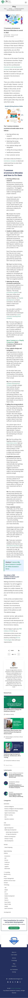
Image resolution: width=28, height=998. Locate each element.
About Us (14, 952)
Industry (10, 8)
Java (5, 891)
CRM (5, 822)
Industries (14, 966)
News (5, 876)
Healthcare (8, 714)
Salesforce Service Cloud (9, 880)
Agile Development (8, 827)
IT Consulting (7, 872)
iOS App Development (11, 834)
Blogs (5, 8)
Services (14, 958)
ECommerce (8, 36)
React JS (6, 900)
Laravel (6, 894)
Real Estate (16, 736)
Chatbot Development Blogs (11, 810)
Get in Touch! (14, 928)
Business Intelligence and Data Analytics (13, 808)
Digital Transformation (9, 813)
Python (6, 898)
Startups (6, 882)
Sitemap (14, 972)
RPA (5, 817)
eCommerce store (12, 443)
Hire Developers (14, 969)
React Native (7, 902)
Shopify (6, 906)
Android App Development (12, 832)
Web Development (8, 840)
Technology (6, 884)
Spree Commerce (8, 908)
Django (6, 889)
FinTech (10, 773)
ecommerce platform (13, 292)
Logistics (6, 866)
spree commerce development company (14, 316)
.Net (5, 887)
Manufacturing (7, 874)
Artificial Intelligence (10, 736)
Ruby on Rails (7, 904)
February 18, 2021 (14, 35)
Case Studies (14, 954)
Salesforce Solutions (9, 819)
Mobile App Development (10, 829)
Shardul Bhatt (7, 35)
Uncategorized (7, 912)
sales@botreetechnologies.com (15, 978)
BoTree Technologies (16, 988)
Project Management (9, 878)
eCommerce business (13, 545)
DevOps (6, 844)
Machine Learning (8, 815)
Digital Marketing (8, 851)
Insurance (11, 792)
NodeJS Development (9, 896)
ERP (5, 858)
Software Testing (8, 838)
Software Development (18, 773)
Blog (14, 963)
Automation (6, 803)
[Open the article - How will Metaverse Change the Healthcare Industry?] (14, 702)
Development (8, 760)
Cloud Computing (8, 847)
